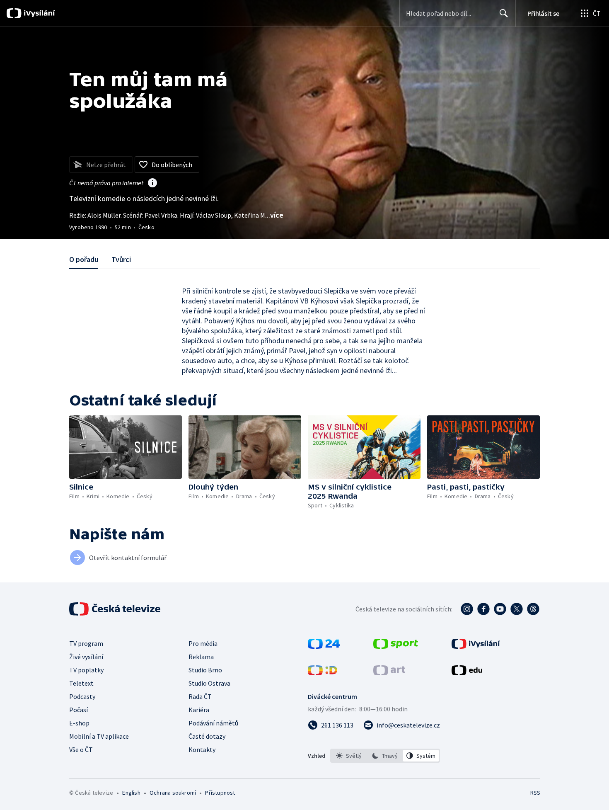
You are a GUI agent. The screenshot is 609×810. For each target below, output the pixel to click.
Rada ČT (200, 696)
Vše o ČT (81, 749)
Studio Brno (205, 670)
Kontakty (201, 749)
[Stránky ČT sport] (395, 646)
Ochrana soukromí (173, 792)
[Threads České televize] (533, 609)
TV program (86, 643)
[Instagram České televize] (467, 609)
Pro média (203, 643)
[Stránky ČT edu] (467, 673)
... (274, 215)
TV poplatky (86, 670)
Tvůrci (121, 259)
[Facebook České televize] (483, 609)
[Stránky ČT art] (389, 673)
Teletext (81, 683)
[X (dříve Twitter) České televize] (516, 609)
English (131, 792)
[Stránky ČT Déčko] (322, 673)
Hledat (503, 13)
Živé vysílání (86, 656)
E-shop (79, 723)
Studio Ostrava (209, 683)
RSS (535, 792)
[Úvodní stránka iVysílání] (38, 13)
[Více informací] (152, 183)
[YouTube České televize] (500, 609)
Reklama (201, 656)
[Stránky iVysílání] (476, 646)
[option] (349, 755)
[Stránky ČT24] (324, 646)
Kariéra (198, 710)
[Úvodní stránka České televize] (115, 609)
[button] (125, 447)
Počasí (78, 710)
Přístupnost (220, 792)
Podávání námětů (213, 723)
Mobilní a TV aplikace (99, 736)
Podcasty (82, 696)
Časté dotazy (206, 736)
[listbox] (385, 756)
